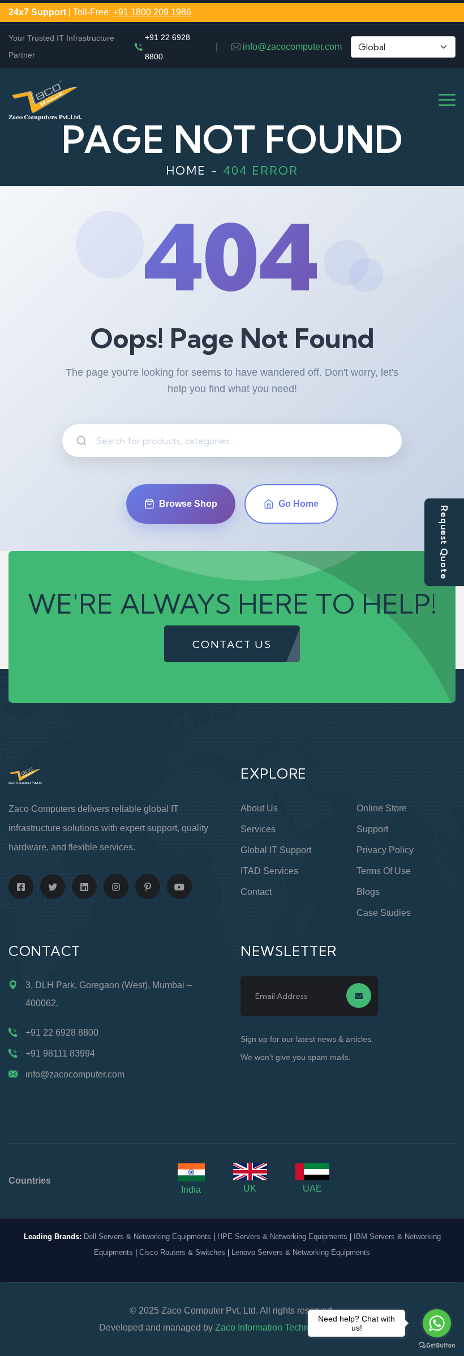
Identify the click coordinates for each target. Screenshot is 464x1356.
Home (186, 170)
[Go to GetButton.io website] (437, 1344)
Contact (256, 892)
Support (372, 829)
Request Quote (444, 542)
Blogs (368, 892)
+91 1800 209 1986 (152, 12)
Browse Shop (188, 503)
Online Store (381, 808)
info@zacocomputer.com (292, 46)
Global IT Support (275, 850)
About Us (259, 808)
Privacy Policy (385, 850)
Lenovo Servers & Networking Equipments (300, 1252)
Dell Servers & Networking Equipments (147, 1236)
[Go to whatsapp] (437, 1323)
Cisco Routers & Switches (182, 1252)
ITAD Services (269, 871)
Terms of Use (383, 871)
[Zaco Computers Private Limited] (45, 100)
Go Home (298, 503)
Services (258, 829)
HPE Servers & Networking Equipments (282, 1236)
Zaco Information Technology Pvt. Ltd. (290, 1327)
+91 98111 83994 (60, 1053)
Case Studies (383, 913)
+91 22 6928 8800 (167, 47)
